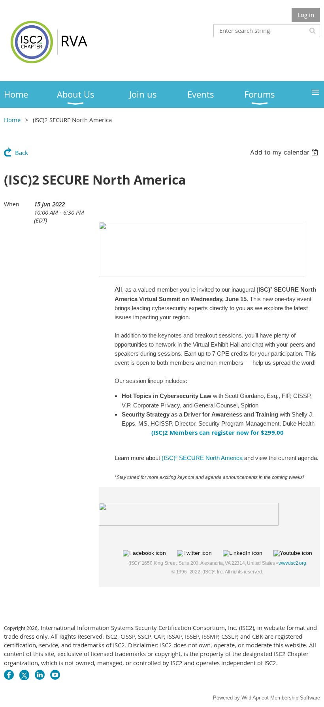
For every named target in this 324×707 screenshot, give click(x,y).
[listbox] (285, 152)
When (11, 204)
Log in (306, 15)
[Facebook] (9, 675)
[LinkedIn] (40, 675)
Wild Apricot (255, 698)
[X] (24, 675)
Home (12, 120)
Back (21, 152)
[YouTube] (55, 675)
